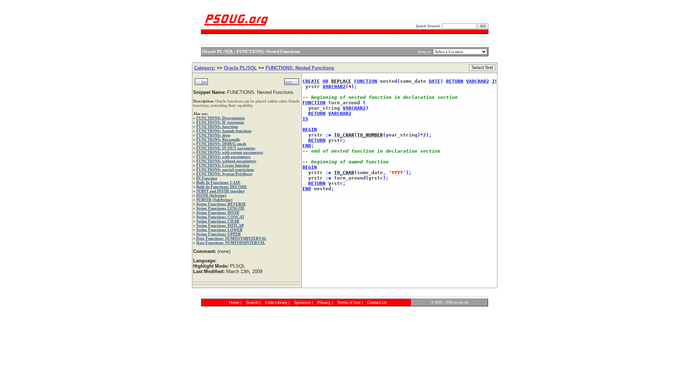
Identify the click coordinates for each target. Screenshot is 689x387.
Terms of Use (349, 302)
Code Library (276, 302)
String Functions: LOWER (219, 230)
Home (234, 302)
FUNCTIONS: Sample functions (224, 131)
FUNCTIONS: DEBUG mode (221, 144)
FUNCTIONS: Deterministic (220, 118)
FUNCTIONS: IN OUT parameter (226, 148)
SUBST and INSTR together (220, 191)
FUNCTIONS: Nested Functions (300, 68)
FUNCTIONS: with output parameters (229, 152)
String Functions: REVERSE (221, 204)
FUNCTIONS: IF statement (220, 122)
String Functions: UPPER (218, 234)
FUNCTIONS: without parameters (226, 161)
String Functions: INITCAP (220, 225)
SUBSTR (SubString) (214, 199)
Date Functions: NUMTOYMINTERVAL (231, 238)
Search (252, 302)
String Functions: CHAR (217, 221)
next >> (291, 82)
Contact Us (377, 302)
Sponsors (302, 302)
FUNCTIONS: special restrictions (225, 169)
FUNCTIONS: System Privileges (224, 174)
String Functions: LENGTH (220, 208)
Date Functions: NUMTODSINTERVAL (230, 242)
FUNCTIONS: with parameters (223, 156)
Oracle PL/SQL (240, 68)
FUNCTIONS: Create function (222, 165)
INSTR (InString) (211, 195)
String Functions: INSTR (217, 212)
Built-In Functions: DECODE (221, 187)
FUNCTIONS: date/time (217, 126)
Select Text (482, 67)
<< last (201, 82)
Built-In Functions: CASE (218, 182)
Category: (204, 68)
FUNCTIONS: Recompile (218, 139)
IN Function (206, 178)
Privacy (324, 302)
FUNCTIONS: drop (213, 135)
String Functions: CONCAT (220, 217)
